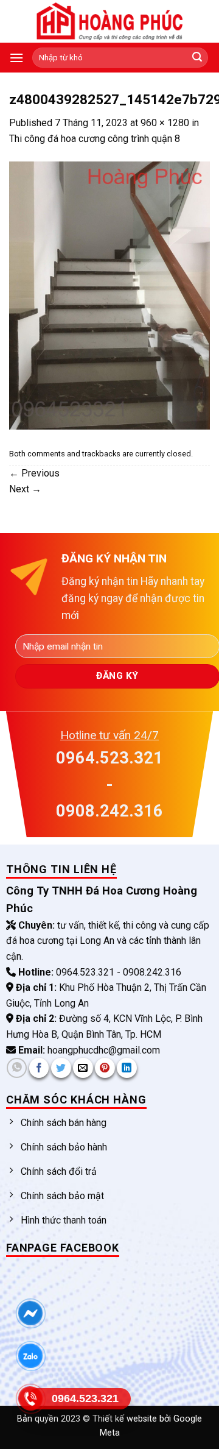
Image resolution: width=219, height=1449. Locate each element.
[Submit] (197, 58)
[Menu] (16, 58)
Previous (34, 473)
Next (25, 489)
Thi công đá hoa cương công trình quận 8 (94, 138)
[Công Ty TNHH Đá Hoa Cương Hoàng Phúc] (109, 21)
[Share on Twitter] (61, 1068)
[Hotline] (30, 1398)
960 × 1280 (165, 123)
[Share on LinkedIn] (127, 1068)
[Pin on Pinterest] (105, 1068)
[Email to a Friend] (83, 1068)
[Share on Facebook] (39, 1068)
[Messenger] (30, 1313)
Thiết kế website (125, 1419)
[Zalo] (30, 1356)
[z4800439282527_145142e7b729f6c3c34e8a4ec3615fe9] (109, 294)
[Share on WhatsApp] (17, 1068)
